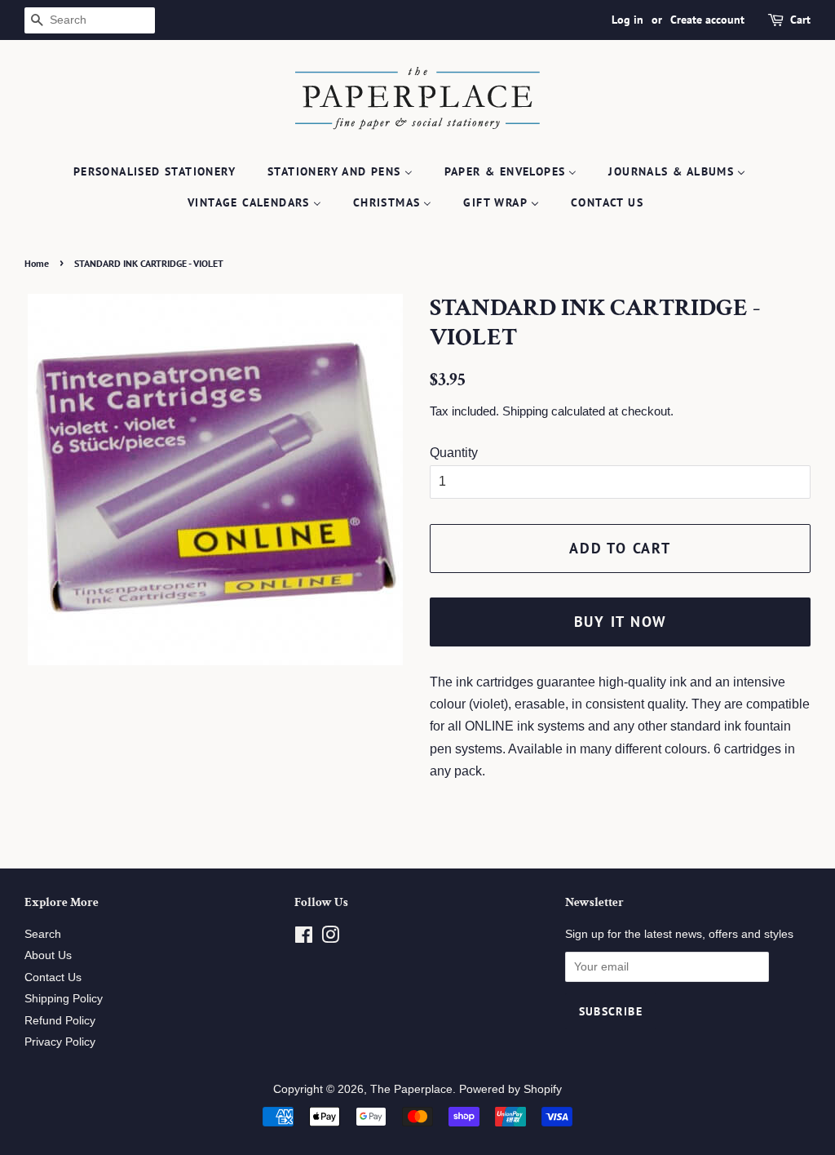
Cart (800, 19)
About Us (48, 955)
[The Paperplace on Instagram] (330, 938)
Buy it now (620, 621)
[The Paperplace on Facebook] (303, 938)
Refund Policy (59, 1021)
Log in (627, 19)
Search (42, 934)
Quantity (454, 453)
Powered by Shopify (510, 1089)
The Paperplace (411, 1089)
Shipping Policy (63, 999)
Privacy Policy (59, 1042)
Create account (707, 19)
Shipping (525, 411)
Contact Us (53, 977)
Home (36, 263)
